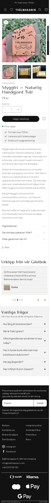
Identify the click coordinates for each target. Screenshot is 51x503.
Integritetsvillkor (34, 425)
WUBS (46, 502)
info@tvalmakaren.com (13, 463)
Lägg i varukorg (21, 118)
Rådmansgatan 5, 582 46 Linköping (19, 459)
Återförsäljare (9, 439)
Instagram (11, 446)
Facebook (11, 451)
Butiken (6, 425)
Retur (28, 439)
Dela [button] (7, 247)
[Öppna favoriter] (11, 9)
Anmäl (40, 403)
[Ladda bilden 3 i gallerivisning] (39, 72)
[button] (5, 10)
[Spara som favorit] (44, 119)
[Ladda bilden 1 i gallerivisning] (9, 72)
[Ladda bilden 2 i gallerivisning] (24, 72)
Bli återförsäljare (10, 434)
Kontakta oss (8, 430)
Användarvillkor (33, 430)
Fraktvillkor (31, 434)
